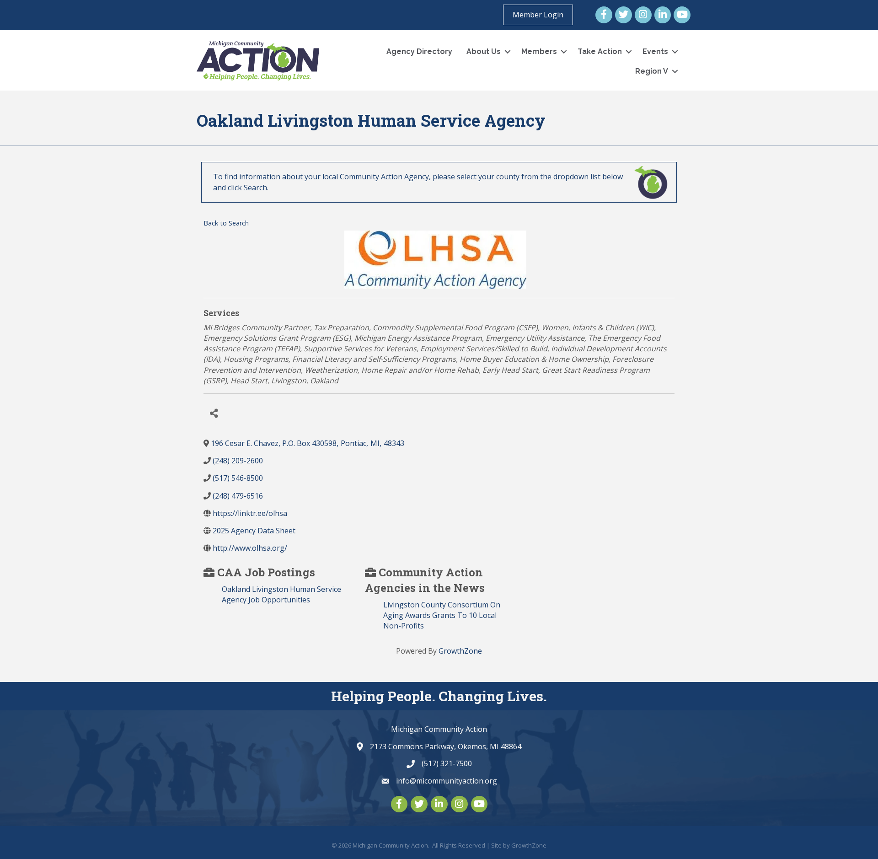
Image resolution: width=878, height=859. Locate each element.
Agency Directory (419, 51)
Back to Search (226, 223)
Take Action (600, 51)
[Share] (213, 413)
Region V (651, 71)
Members (539, 51)
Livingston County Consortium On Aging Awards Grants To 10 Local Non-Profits (441, 615)
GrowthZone (460, 651)
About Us (483, 51)
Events (655, 51)
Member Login (538, 15)
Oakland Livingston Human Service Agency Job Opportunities (281, 594)
